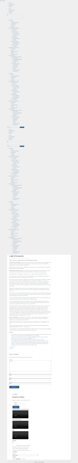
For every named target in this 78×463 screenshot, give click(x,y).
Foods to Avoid (16, 34)
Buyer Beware (16, 60)
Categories (14, 453)
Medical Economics (14, 51)
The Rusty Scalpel (17, 69)
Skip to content (2, 0)
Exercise (15, 46)
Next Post (11, 348)
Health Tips (15, 66)
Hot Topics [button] (11, 20)
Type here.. (11, 359)
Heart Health (13, 23)
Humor (15, 39)
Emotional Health (16, 38)
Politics (12, 52)
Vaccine (12, 25)
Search (8, 126)
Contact (10, 6)
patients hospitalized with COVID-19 (21, 295)
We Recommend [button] (12, 55)
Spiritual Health (16, 43)
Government (13, 48)
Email (16, 402)
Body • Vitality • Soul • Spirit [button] (14, 27)
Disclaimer (11, 5)
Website (10, 382)
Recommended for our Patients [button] (16, 56)
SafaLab (15, 62)
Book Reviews (16, 58)
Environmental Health (15, 22)
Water (14, 30)
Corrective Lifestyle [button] (14, 45)
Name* (10, 373)
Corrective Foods (16, 33)
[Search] (22, 127)
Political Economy (14, 54)
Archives (13, 458)
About (10, 2)
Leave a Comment (12, 258)
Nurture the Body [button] (14, 29)
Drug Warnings (16, 64)
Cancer (12, 21)
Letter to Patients (12, 4)
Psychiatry (13, 26)
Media (12, 50)
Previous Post (12, 346)
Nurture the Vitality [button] (14, 31)
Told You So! (16, 71)
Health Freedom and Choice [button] (14, 47)
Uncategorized (18, 258)
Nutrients (15, 35)
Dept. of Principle (16, 42)
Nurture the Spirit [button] (14, 41)
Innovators (15, 67)
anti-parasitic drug (37, 276)
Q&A (14, 68)
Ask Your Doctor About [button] (15, 63)
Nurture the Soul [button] (14, 37)
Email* (10, 377)
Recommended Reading (17, 59)
